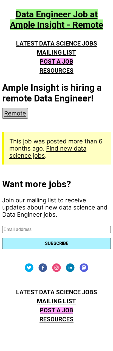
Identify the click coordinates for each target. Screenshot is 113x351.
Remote (15, 113)
